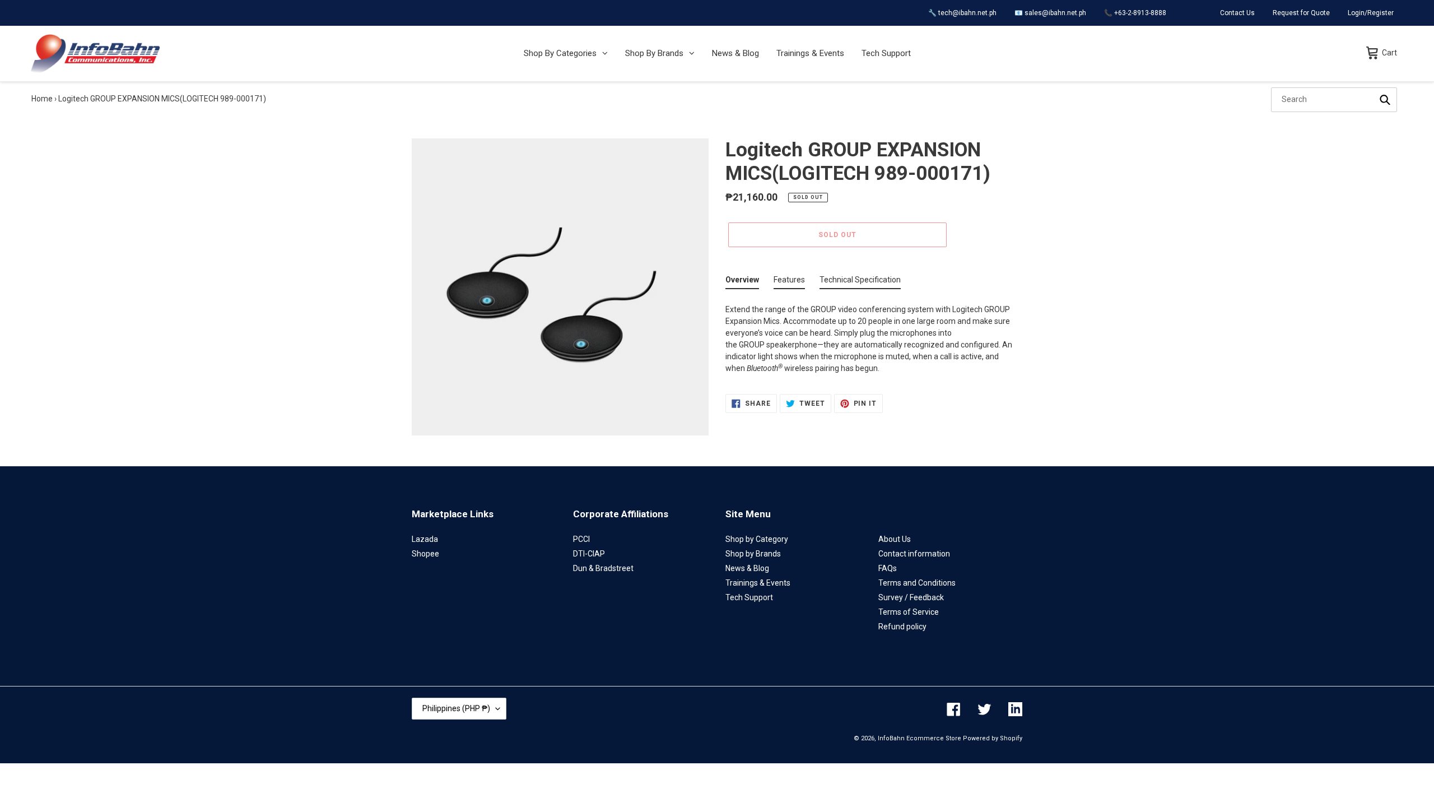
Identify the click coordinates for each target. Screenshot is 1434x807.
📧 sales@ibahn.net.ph (1050, 13)
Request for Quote (1301, 13)
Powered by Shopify (992, 738)
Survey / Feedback (911, 597)
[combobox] (1334, 99)
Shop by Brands (753, 553)
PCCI (581, 539)
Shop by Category (756, 539)
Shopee (425, 553)
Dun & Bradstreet (603, 568)
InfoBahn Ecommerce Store (919, 738)
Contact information (914, 553)
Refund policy (902, 626)
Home (42, 98)
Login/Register (1371, 13)
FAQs (887, 568)
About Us (894, 539)
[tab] (742, 282)
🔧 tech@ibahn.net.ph (962, 13)
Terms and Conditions (917, 582)
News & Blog (747, 568)
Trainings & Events (757, 582)
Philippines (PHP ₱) (456, 708)
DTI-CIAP (589, 553)
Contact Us (1237, 13)
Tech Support (749, 597)
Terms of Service (908, 611)
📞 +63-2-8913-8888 (1135, 13)
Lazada (425, 539)
